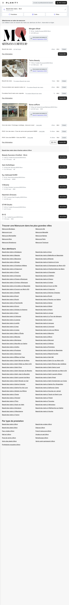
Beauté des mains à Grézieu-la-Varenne (14, 309)
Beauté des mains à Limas (10, 326)
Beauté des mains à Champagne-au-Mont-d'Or (50, 265)
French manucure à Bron (43, 431)
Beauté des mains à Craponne (45, 289)
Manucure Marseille (42, 232)
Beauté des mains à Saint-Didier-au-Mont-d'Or (17, 364)
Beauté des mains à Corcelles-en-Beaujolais (16, 286)
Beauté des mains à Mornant (45, 340)
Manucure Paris (41, 239)
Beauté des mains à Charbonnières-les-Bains (50, 269)
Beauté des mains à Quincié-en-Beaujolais (49, 350)
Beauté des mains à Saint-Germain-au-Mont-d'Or (51, 371)
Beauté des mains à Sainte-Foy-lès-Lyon (15, 387)
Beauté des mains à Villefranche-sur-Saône (49, 408)
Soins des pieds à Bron (9, 441)
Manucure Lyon (7, 232)
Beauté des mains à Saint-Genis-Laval (48, 367)
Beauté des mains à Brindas (11, 262)
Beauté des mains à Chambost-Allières (14, 265)
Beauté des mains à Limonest (45, 326)
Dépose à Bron (40, 427)
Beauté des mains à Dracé (10, 296)
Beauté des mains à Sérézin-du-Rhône (14, 391)
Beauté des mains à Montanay (11, 340)
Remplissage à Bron (42, 438)
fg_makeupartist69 (9, 175)
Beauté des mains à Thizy (10, 401)
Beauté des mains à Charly (10, 272)
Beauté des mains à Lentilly (10, 323)
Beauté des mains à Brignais (45, 259)
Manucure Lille (40, 229)
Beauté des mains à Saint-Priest (46, 377)
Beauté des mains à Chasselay (45, 272)
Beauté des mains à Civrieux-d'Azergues (15, 282)
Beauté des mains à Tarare (10, 394)
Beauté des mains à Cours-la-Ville (46, 286)
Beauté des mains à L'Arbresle (11, 316)
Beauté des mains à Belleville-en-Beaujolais (49, 255)
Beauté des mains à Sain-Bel (45, 357)
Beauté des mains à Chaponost (12, 269)
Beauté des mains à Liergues (45, 323)
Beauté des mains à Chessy (44, 279)
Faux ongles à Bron (8, 431)
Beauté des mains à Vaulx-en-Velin (13, 404)
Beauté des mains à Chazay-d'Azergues (14, 279)
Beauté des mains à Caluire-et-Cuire (47, 262)
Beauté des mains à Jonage (44, 313)
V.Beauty (5, 185)
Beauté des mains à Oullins (10, 347)
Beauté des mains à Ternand (11, 398)
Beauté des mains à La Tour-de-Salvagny (49, 316)
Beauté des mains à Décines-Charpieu (48, 293)
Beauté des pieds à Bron (10, 427)
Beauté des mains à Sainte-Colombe (13, 384)
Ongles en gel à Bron (42, 434)
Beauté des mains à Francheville (12, 303)
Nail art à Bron (6, 434)
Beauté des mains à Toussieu (45, 401)
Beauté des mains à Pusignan (11, 350)
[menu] (3, 3)
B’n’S (4, 215)
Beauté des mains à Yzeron (10, 415)
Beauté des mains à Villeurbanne (12, 411)
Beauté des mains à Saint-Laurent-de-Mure (16, 377)
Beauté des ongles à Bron (44, 424)
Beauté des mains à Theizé (44, 398)
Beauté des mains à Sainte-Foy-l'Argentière (49, 384)
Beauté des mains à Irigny (10, 313)
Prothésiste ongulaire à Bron (11, 444)
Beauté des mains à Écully (44, 296)
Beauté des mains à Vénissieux (45, 404)
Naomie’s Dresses (9, 195)
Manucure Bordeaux (8, 229)
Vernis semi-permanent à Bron (45, 441)
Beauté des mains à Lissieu (10, 330)
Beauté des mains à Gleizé (44, 306)
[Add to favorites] (25, 29)
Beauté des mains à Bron (10, 424)
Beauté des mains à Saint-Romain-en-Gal (15, 381)
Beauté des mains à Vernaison (11, 408)
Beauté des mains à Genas (44, 303)
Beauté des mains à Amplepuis (12, 252)
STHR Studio (7, 205)
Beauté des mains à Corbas (44, 282)
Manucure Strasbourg (9, 242)
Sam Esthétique (8, 165)
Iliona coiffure (34, 105)
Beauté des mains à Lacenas (11, 320)
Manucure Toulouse (42, 242)
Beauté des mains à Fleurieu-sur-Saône (48, 299)
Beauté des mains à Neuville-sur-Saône (14, 343)
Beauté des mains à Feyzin (10, 299)
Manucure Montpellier (9, 236)
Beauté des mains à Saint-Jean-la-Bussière (16, 374)
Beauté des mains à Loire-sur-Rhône (47, 330)
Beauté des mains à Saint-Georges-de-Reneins (17, 371)
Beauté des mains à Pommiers (45, 347)
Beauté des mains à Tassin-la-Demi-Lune (49, 394)
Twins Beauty (34, 60)
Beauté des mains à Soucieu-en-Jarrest (48, 391)
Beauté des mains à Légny (44, 320)
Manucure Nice (7, 239)
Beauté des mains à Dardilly (11, 293)
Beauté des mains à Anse (44, 252)
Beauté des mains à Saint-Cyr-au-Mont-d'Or (50, 360)
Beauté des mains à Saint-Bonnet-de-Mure (15, 360)
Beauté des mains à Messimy (45, 333)
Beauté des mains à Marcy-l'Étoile (13, 333)
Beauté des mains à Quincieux (11, 354)
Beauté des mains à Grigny (44, 309)
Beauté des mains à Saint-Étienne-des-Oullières (51, 364)
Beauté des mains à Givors (10, 306)
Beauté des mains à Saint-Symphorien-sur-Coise (51, 381)
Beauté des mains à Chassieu (11, 276)
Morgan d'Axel (34, 29)
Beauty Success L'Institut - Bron (14, 155)
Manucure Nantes (41, 236)
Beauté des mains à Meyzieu (11, 337)
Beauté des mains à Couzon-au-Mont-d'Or (15, 289)
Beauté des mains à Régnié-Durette (47, 354)
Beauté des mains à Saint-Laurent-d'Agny (49, 374)
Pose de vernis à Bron (9, 438)
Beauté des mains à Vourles (44, 411)
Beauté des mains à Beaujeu (11, 255)
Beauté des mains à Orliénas (45, 343)
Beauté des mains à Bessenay (11, 259)
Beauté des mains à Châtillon (45, 276)
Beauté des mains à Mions (44, 337)
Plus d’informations (7, 54)
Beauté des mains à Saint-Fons (12, 367)
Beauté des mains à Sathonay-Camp (47, 387)
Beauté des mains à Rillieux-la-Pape (13, 357)
